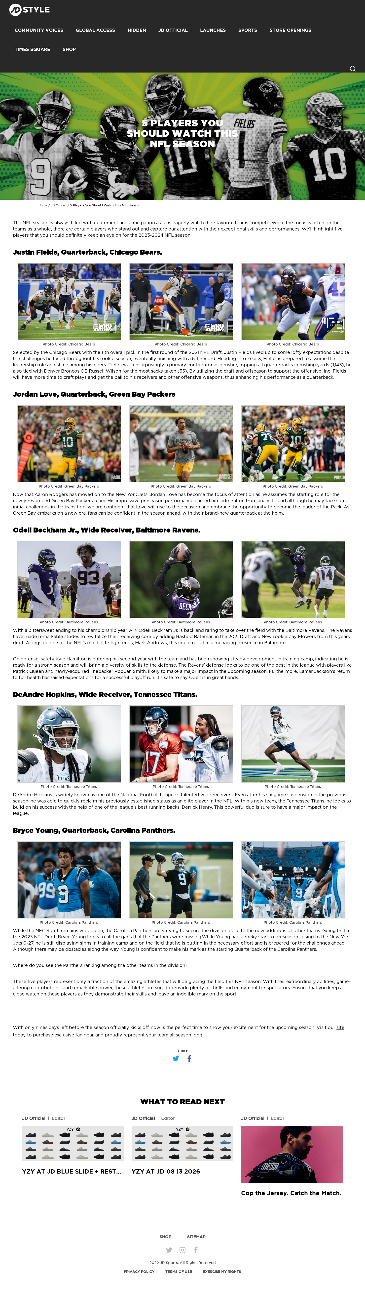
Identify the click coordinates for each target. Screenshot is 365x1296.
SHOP (69, 49)
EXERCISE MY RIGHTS (222, 1272)
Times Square (32, 49)
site (340, 1028)
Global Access (95, 30)
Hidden (137, 30)
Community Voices (39, 30)
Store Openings (290, 30)
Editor (58, 1118)
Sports (247, 30)
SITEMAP (196, 1236)
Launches (213, 30)
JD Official (173, 30)
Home (42, 205)
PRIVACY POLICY (139, 1272)
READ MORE (73, 1143)
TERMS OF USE (178, 1272)
